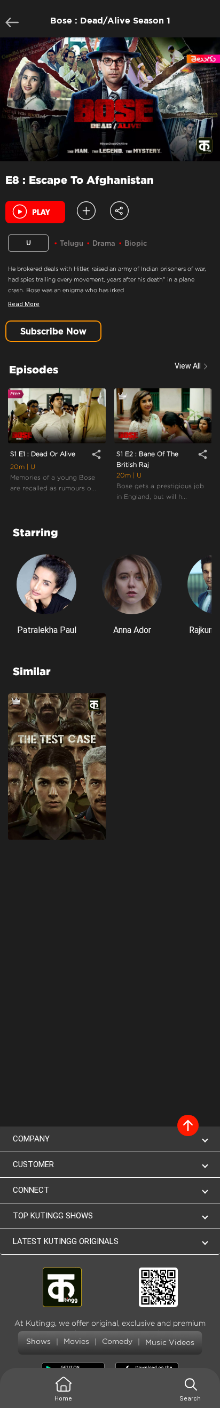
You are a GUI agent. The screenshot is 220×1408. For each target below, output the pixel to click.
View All (188, 366)
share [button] (96, 454)
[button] (119, 210)
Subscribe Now (53, 331)
